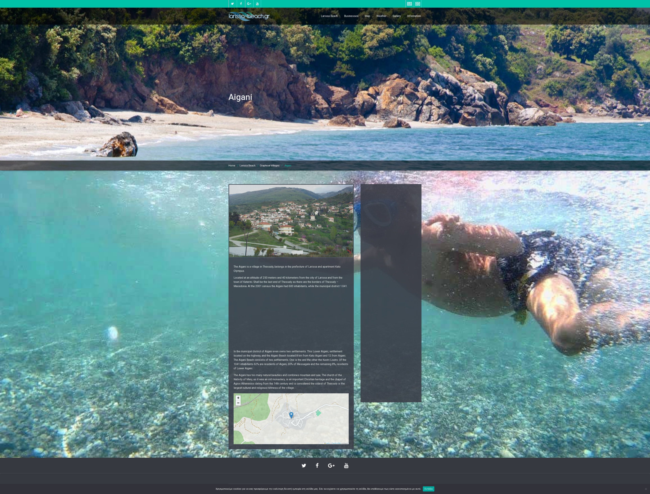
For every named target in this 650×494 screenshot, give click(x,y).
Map (367, 16)
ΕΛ (409, 4)
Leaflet (328, 443)
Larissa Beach (329, 16)
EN (418, 4)
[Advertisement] (291, 318)
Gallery (397, 16)
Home (232, 165)
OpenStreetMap (336, 443)
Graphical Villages (269, 165)
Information (414, 16)
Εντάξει (429, 488)
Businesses (351, 16)
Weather (381, 16)
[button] (291, 415)
